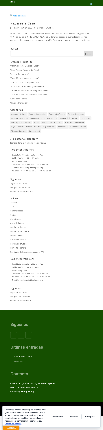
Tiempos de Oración (78, 127)
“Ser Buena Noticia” (18, 98)
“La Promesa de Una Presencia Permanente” (29, 94)
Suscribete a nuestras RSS (21, 191)
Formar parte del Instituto (21, 122)
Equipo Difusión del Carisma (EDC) (43, 118)
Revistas (37, 127)
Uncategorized (34, 131)
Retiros (29, 127)
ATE (12, 206)
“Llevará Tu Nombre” (19, 74)
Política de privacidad (19, 244)
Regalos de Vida (17, 127)
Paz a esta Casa (22, 23)
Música (36, 122)
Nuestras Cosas (56, 122)
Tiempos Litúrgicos (18, 131)
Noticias (45, 122)
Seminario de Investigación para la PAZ (27, 252)
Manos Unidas (16, 235)
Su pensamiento (49, 127)
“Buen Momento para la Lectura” (24, 78)
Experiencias (85, 118)
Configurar (90, 416)
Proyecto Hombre (18, 248)
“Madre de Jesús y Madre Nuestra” (25, 66)
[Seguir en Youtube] (28, 335)
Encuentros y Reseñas (19, 118)
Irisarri (16, 27)
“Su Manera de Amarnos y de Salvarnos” (27, 86)
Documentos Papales (57, 114)
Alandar (13, 202)
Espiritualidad (64, 118)
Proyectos (69, 122)
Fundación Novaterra (19, 231)
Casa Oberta (15, 219)
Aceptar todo (57, 416)
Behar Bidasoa (16, 210)
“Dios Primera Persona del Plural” (24, 70)
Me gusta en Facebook (20, 187)
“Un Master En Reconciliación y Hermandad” (29, 90)
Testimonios (62, 127)
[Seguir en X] (21, 335)
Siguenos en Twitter (19, 183)
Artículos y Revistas (18, 114)
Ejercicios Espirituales (76, 114)
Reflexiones (79, 122)
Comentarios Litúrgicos (44, 27)
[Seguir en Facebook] (13, 335)
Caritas (13, 215)
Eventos (75, 118)
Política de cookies (18, 239)
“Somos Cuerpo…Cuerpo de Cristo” (25, 82)
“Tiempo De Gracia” (18, 103)
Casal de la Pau (17, 223)
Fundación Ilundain (18, 227)
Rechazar (74, 416)
